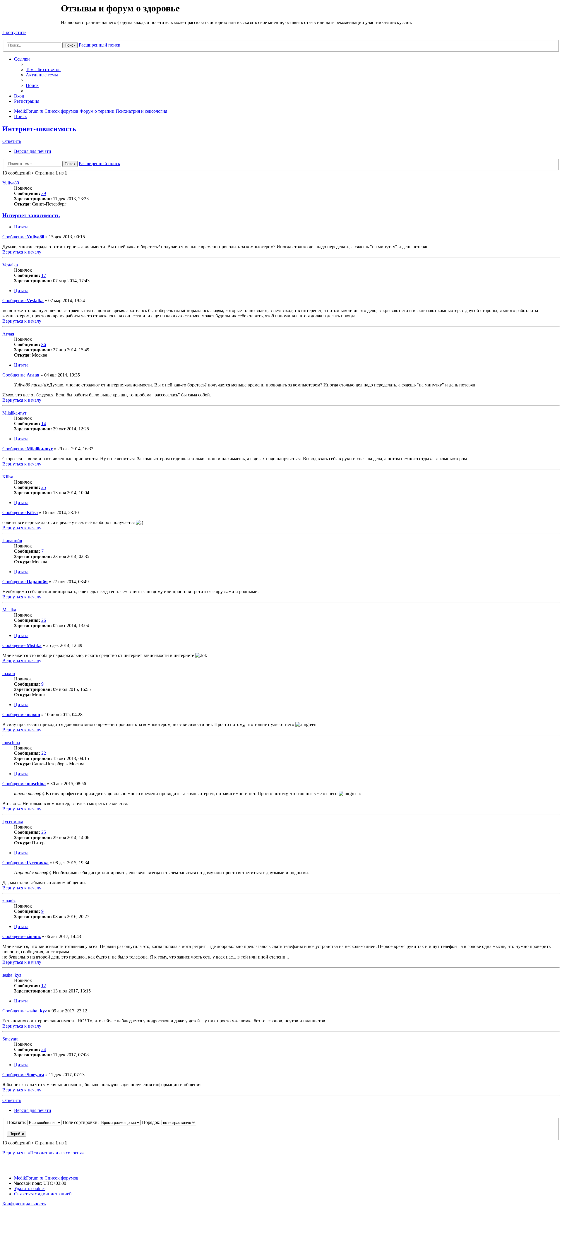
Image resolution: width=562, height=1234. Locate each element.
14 (43, 423)
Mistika (9, 609)
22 (43, 753)
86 (43, 344)
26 (43, 620)
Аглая (8, 333)
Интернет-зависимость (39, 129)
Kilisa (7, 476)
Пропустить (14, 32)
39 (43, 193)
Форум (31, 16)
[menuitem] (43, 69)
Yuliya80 (10, 182)
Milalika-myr (14, 412)
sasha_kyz (11, 975)
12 (43, 985)
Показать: (17, 1122)
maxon (8, 673)
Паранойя (12, 540)
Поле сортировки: (81, 1122)
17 (43, 275)
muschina (11, 742)
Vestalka (10, 264)
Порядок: (152, 1122)
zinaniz (9, 900)
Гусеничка (12, 821)
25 (43, 487)
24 (43, 1049)
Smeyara (10, 1038)
